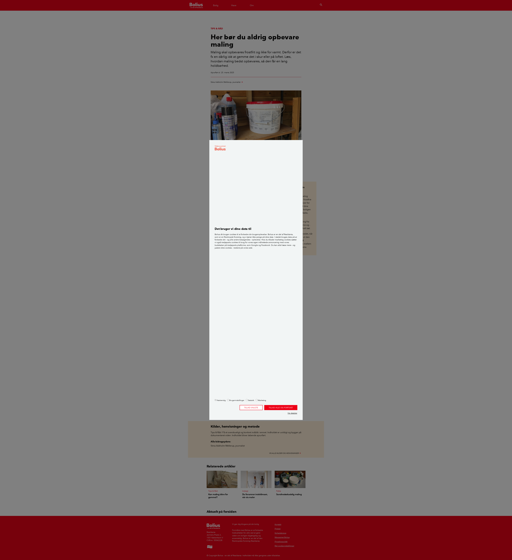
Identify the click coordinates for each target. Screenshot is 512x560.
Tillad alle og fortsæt (281, 407)
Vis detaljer (292, 413)
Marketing (261, 400)
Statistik (251, 400)
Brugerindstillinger (236, 400)
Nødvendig (221, 400)
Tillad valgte (251, 407)
